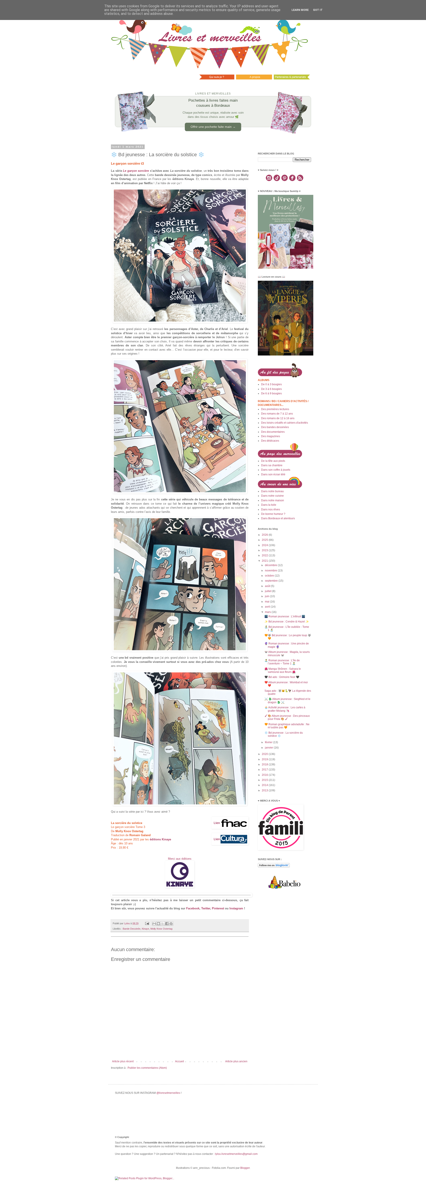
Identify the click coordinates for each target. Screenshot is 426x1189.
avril (268, 606)
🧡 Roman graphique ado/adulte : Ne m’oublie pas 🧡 (287, 726)
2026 (265, 534)
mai (267, 601)
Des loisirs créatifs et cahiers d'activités (284, 422)
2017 (265, 769)
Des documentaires (273, 431)
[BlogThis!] (158, 923)
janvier (269, 747)
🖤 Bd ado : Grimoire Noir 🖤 (281, 677)
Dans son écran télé (273, 474)
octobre (270, 575)
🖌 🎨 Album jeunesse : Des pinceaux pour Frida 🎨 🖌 (287, 717)
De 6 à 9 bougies (271, 393)
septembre (271, 580)
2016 (265, 774)
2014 (265, 785)
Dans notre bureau (272, 491)
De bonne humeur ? (273, 513)
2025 (265, 539)
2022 (265, 555)
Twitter (205, 908)
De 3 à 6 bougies (271, 389)
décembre (271, 565)
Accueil (179, 1061)
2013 (265, 790)
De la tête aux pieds (273, 460)
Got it (318, 10)
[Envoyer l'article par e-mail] (147, 923)
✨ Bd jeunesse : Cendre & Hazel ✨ (286, 621)
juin (267, 596)
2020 (265, 754)
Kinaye (145, 928)
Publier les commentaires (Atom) (147, 1067)
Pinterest (218, 908)
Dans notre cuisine (272, 495)
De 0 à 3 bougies (271, 384)
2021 (265, 560)
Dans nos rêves (270, 509)
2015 (265, 780)
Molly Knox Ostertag (161, 928)
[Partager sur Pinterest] (171, 923)
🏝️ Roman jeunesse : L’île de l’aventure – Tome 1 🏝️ (282, 662)
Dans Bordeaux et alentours (278, 518)
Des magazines (270, 436)
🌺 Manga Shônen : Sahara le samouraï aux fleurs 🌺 (282, 670)
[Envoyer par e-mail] (154, 923)
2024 (265, 545)
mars (268, 612)
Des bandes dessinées (275, 427)
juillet (268, 591)
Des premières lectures (275, 409)
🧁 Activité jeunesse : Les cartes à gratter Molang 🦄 (284, 709)
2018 (265, 764)
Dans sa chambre (271, 465)
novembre (271, 570)
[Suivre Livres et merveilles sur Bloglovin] (274, 866)
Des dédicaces (270, 440)
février (269, 742)
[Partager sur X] (162, 923)
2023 (265, 550)
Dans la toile (268, 504)
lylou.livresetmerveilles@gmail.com (236, 1153)
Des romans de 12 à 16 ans (277, 418)
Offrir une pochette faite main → (213, 126)
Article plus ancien (236, 1061)
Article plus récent (123, 1061)
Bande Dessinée (131, 928)
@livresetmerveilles (168, 1092)
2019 (265, 759)
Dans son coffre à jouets (275, 469)
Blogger (245, 1167)
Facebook (192, 908)
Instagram (236, 908)
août (268, 586)
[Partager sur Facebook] (167, 923)
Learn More (300, 10)
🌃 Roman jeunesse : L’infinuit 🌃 (284, 616)
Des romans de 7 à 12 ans (277, 413)
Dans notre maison (272, 500)
